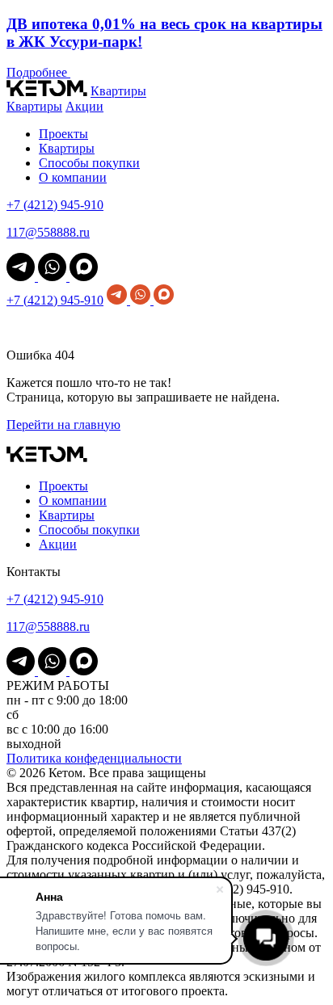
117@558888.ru (48, 232)
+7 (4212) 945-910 (54, 205)
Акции (84, 106)
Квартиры (118, 92)
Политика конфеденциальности (94, 758)
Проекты (63, 134)
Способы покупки (89, 163)
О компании (73, 177)
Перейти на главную (63, 424)
